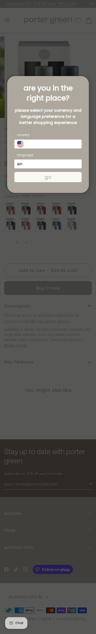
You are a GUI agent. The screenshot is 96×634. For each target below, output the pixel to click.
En (19, 164)
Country (23, 134)
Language (25, 155)
